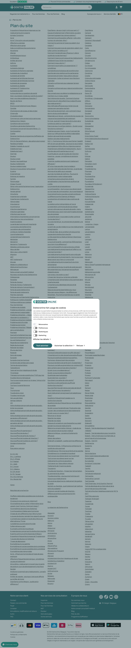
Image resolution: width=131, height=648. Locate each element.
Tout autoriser (42, 345)
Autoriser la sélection (63, 345)
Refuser (80, 345)
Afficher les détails (41, 339)
